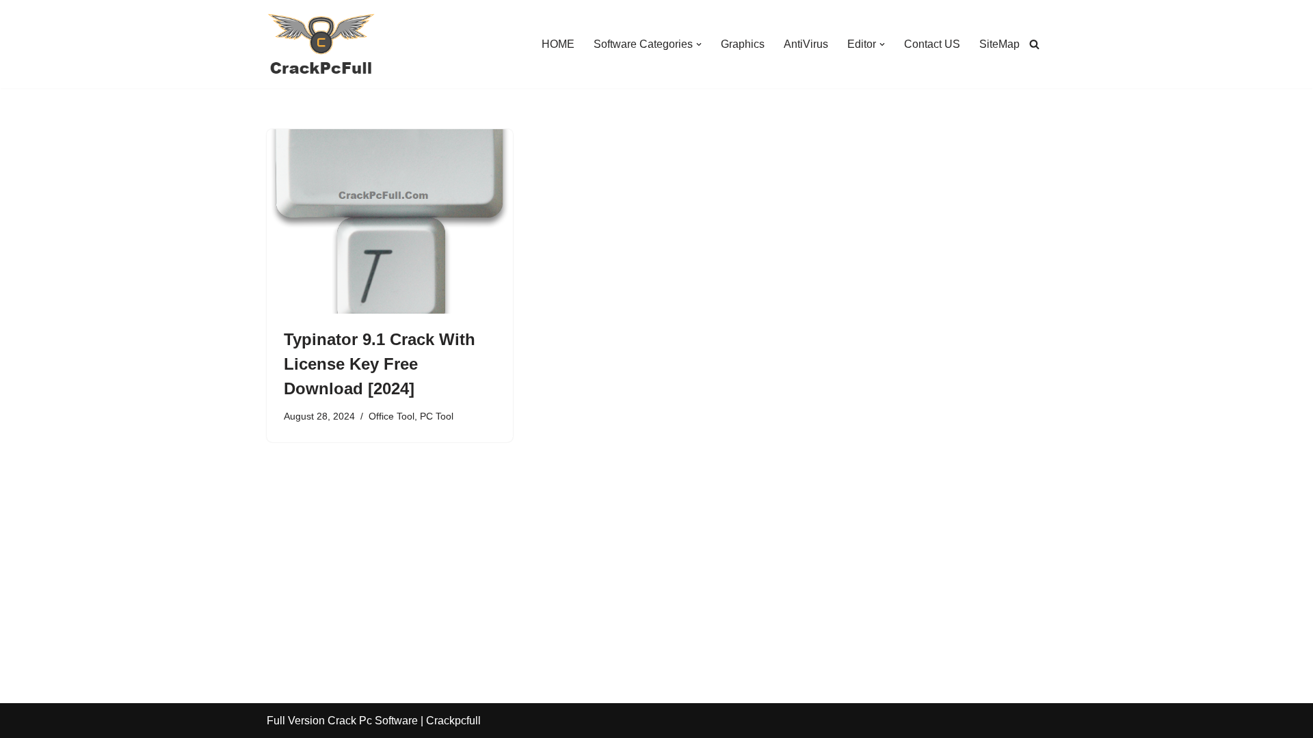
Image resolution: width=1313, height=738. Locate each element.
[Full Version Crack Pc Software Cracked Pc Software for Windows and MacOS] (321, 44)
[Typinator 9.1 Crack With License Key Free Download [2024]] (390, 221)
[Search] (1034, 44)
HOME (558, 44)
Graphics (743, 44)
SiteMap (999, 44)
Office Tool (391, 416)
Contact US (932, 44)
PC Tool (436, 416)
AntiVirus (806, 44)
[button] (699, 44)
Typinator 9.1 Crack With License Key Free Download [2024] (379, 364)
